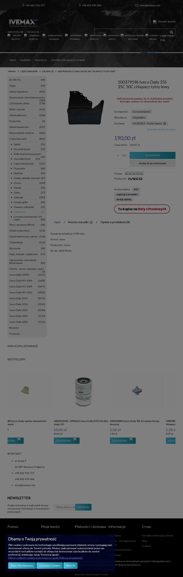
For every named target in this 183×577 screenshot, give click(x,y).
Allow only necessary (22, 565)
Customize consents (49, 565)
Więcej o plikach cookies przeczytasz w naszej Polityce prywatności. (45, 557)
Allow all (70, 565)
